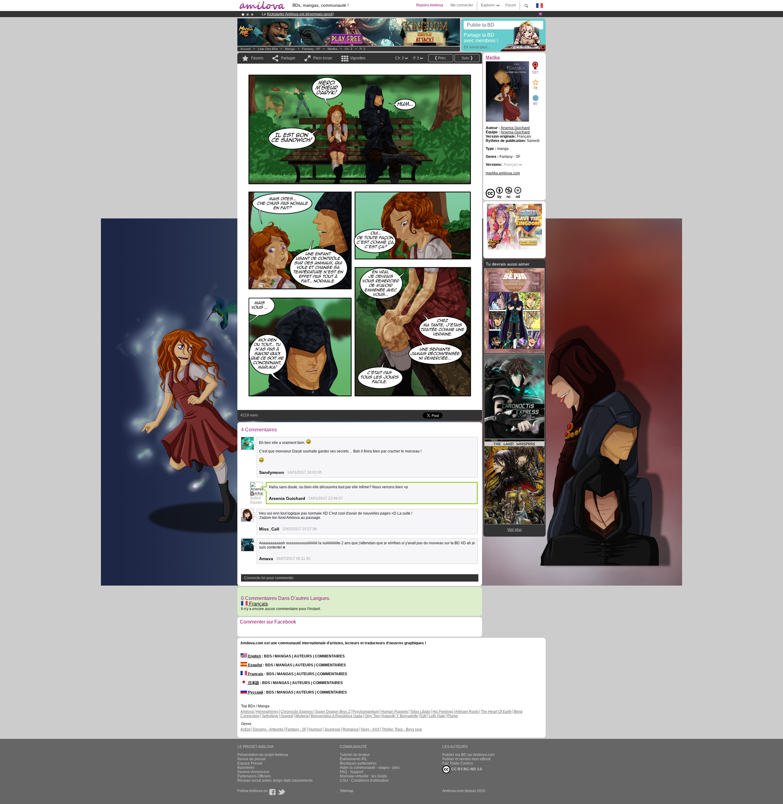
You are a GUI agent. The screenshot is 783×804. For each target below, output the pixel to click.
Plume (452, 716)
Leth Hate (437, 716)
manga (290, 48)
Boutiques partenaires (358, 763)
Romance (351, 729)
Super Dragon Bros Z (332, 711)
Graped (286, 716)
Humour (315, 729)
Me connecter (462, 5)
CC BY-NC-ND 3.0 (466, 769)
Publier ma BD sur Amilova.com (468, 755)
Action (245, 729)
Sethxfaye (270, 716)
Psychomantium (365, 711)
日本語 (253, 683)
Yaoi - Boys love (408, 729)
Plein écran (322, 58)
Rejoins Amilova (429, 5)
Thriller (388, 729)
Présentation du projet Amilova (262, 755)
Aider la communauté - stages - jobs (369, 767)
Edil (423, 716)
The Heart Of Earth (496, 711)
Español (254, 665)
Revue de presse (251, 759)
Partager (288, 58)
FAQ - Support (351, 772)
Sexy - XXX (370, 729)
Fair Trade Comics (457, 763)
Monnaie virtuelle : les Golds (363, 776)
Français (258, 603)
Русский (255, 692)
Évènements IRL (353, 759)
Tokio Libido (420, 711)
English (254, 656)
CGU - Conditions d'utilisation (364, 780)
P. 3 (362, 48)
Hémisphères (267, 711)
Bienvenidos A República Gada (336, 716)
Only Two (372, 716)
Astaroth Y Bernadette (400, 716)
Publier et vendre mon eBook (466, 759)
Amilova (247, 711)
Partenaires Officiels (254, 776)
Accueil (245, 48)
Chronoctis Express (296, 711)
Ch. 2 (348, 48)
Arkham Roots (467, 711)
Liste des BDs (268, 48)
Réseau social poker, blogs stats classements (275, 780)
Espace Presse (249, 763)
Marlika (332, 48)
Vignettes (358, 58)
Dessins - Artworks (268, 729)
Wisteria (302, 716)
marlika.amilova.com (503, 173)
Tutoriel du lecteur (355, 755)
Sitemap (347, 791)
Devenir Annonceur (253, 772)
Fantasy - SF (311, 48)
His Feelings (442, 711)
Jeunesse (332, 729)
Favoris (257, 58)
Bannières (245, 767)
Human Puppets (394, 711)
